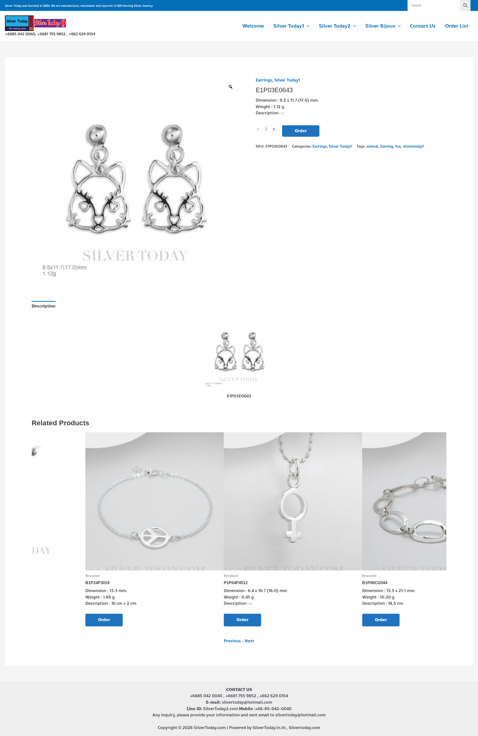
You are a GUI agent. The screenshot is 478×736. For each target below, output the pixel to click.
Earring (386, 146)
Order (301, 131)
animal (372, 146)
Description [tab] (44, 306)
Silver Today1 (287, 80)
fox (398, 146)
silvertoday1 (413, 146)
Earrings (264, 80)
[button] (306, 26)
